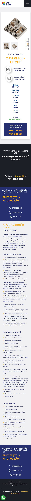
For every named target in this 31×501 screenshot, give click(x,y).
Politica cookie (23, 484)
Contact (17, 217)
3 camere (18, 482)
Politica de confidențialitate (9, 484)
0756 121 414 (15, 131)
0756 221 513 (15, 134)
